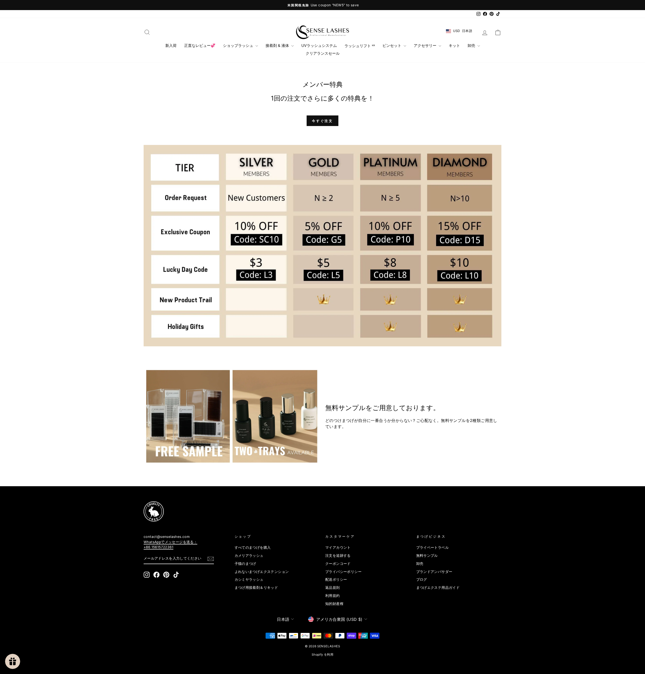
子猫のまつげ (245, 564)
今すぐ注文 (322, 121)
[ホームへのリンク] (322, 32)
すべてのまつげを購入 (253, 547)
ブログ (421, 579)
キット (454, 45)
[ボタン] (210, 559)
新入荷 (171, 45)
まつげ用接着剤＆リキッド (256, 588)
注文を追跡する (338, 556)
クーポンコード (338, 564)
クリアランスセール (323, 53)
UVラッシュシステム (319, 45)
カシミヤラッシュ (249, 579)
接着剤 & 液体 (278, 45)
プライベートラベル (432, 547)
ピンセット (392, 45)
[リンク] (232, 416)
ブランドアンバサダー (434, 572)
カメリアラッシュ (249, 556)
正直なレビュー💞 (199, 45)
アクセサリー (425, 45)
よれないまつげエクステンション (262, 572)
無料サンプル (427, 556)
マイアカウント (338, 547)
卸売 (472, 45)
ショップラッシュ (238, 45)
